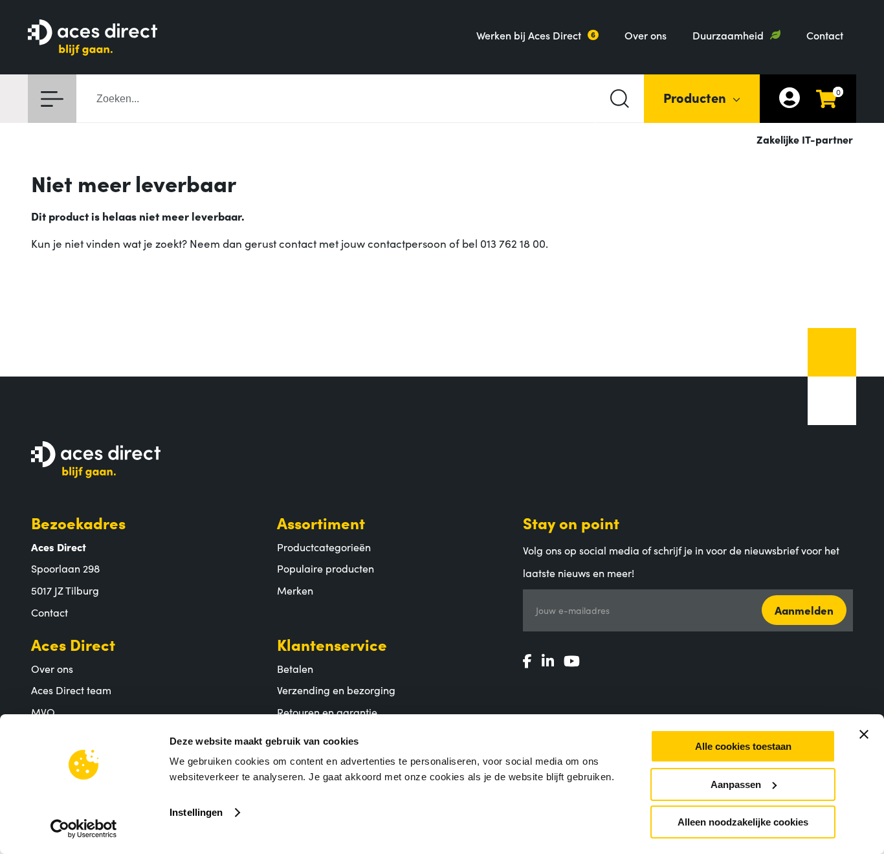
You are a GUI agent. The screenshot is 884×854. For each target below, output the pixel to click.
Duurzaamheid (728, 35)
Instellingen (196, 812)
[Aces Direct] (92, 38)
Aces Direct (73, 644)
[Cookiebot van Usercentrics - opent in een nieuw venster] (83, 828)
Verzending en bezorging (336, 690)
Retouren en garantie (327, 712)
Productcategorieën (324, 547)
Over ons (645, 35)
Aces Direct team (71, 690)
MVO (43, 712)
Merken (295, 590)
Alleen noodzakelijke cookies (743, 821)
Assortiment (321, 522)
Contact (824, 35)
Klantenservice (332, 644)
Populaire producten (325, 568)
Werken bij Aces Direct (528, 35)
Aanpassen (736, 784)
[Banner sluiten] (863, 734)
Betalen (295, 668)
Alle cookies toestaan (743, 746)
